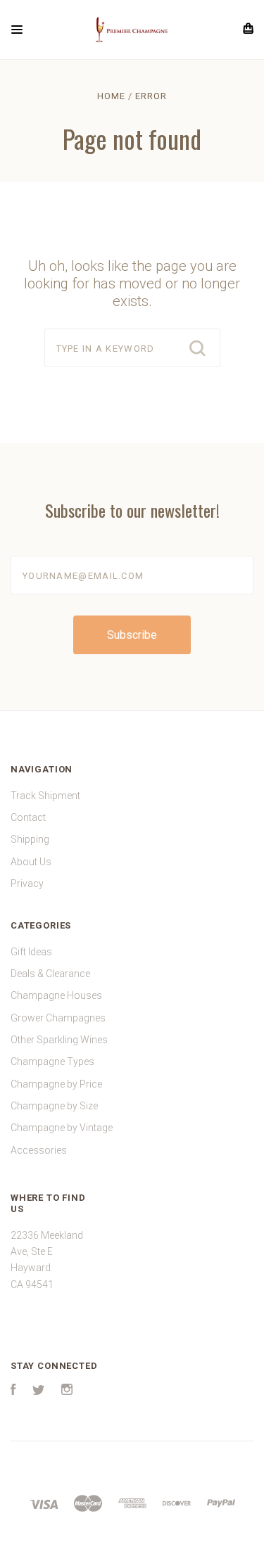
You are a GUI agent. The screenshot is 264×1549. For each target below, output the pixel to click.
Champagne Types (52, 1061)
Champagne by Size (54, 1105)
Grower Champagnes (58, 1018)
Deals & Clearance (50, 973)
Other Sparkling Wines (59, 1039)
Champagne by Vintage (62, 1127)
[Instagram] (67, 1391)
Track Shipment (45, 795)
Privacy (27, 883)
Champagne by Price (56, 1084)
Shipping (30, 839)
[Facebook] (13, 1391)
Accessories (39, 1150)
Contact (28, 817)
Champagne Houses (56, 995)
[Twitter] (38, 1391)
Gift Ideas (31, 951)
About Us (31, 861)
